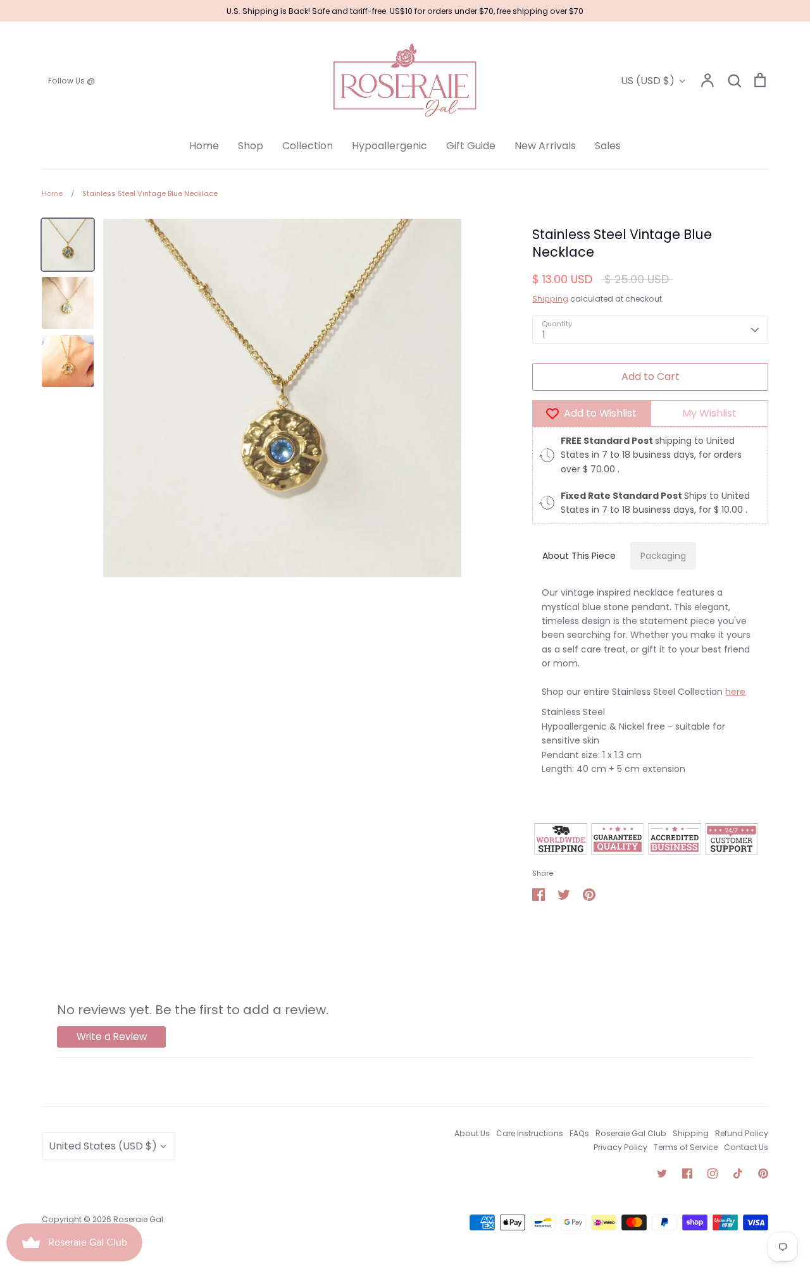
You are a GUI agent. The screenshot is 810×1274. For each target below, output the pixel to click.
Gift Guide (470, 145)
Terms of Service (686, 1147)
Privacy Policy (620, 1147)
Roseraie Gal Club (630, 1133)
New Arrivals (545, 145)
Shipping (550, 298)
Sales (608, 145)
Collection (307, 145)
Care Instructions (529, 1133)
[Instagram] (712, 1173)
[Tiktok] (738, 1173)
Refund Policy (741, 1133)
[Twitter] (662, 1173)
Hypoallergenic (389, 145)
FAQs (579, 1133)
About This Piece (579, 555)
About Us (472, 1133)
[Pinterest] (763, 1173)
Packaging (663, 555)
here (735, 691)
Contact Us (746, 1147)
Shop (250, 145)
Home (204, 145)
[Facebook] (687, 1173)
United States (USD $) (103, 1146)
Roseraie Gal (138, 1219)
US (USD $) (648, 80)
